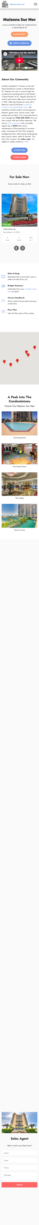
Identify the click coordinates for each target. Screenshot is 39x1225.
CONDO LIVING (19, 157)
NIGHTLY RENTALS (21, 43)
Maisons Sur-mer (17, 4)
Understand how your (16, 289)
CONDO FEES (19, 150)
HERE (26, 141)
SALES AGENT (19, 34)
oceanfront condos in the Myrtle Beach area (17, 106)
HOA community (13, 123)
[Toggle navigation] (35, 4)
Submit (19, 1184)
